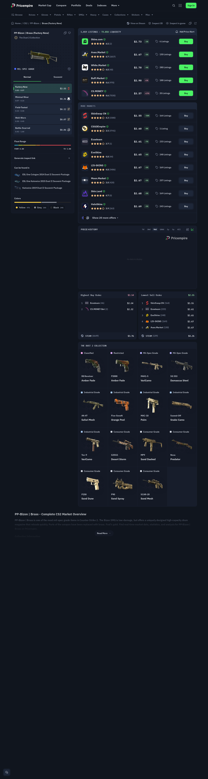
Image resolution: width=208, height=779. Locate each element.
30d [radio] (148, 229)
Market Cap (44, 5)
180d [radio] (162, 229)
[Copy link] (190, 23)
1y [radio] (168, 229)
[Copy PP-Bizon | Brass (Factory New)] (65, 33)
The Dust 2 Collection (29, 37)
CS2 (25, 23)
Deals (89, 5)
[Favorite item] (69, 33)
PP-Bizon (34, 23)
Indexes (101, 5)
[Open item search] (174, 5)
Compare (61, 5)
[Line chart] (192, 229)
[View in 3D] (69, 69)
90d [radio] (155, 229)
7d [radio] (143, 229)
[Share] (195, 23)
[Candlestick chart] (187, 229)
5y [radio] (173, 229)
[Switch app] (180, 5)
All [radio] (179, 229)
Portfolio (76, 5)
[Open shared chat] (6, 772)
